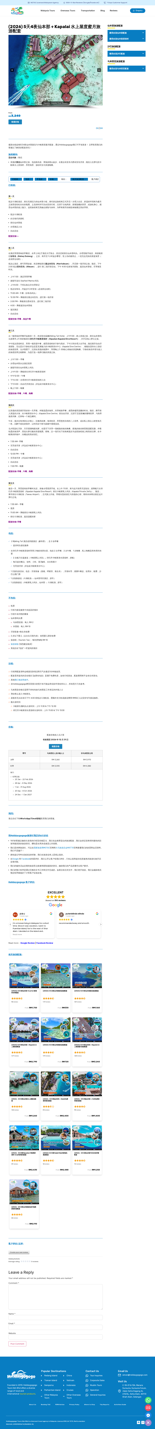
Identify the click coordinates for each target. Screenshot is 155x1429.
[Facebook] (138, 1422)
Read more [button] (17, 934)
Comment (13, 1283)
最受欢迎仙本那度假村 (119, 39)
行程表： (16, 179)
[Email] (148, 1407)
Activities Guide (120, 1404)
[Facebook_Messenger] (148, 1415)
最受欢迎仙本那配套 (118, 33)
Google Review (27, 943)
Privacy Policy (74, 1404)
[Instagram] (142, 1422)
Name (11, 1314)
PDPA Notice (59, 1404)
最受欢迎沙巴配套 (117, 54)
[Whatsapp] (148, 1400)
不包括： (40, 179)
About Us (32, 1404)
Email (11, 1323)
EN (97, 128)
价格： (53, 179)
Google (15, 859)
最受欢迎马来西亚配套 (119, 68)
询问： (64, 179)
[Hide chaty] (148, 1422)
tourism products (27, 1394)
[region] (55, 72)
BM (101, 128)
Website (12, 1333)
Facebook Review (44, 943)
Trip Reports (104, 1404)
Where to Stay (89, 1404)
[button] (12, 70)
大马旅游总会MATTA (65, 848)
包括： (28, 179)
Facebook (26, 859)
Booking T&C (45, 1404)
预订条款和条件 (21, 680)
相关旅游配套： (79, 179)
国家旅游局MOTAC (42, 848)
